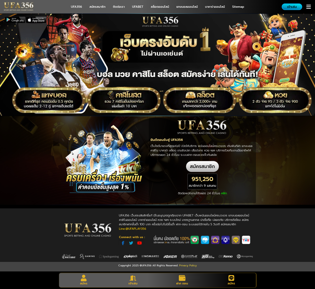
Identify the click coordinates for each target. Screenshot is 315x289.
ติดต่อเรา (119, 6)
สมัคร (83, 283)
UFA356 (76, 6)
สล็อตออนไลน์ (160, 6)
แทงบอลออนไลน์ (187, 6)
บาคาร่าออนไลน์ (215, 6)
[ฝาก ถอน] (182, 278)
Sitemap (238, 6)
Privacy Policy (188, 265)
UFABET (137, 6)
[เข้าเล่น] (133, 278)
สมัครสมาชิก (97, 6)
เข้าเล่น (132, 283)
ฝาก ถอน (182, 283)
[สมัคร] (83, 278)
